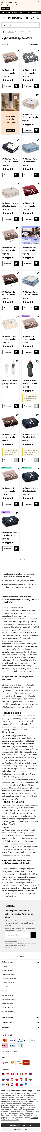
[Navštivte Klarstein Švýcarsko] (12, 1074)
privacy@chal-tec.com (10, 947)
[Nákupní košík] (37, 18)
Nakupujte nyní (5, 8)
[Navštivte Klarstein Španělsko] (26, 1074)
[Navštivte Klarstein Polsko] (16, 1079)
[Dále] (28, 560)
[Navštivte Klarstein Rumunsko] (26, 1079)
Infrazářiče (5, 987)
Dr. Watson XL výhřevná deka (8, 71)
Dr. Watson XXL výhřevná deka (29, 71)
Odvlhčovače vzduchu (9, 974)
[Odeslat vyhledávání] (4, 24)
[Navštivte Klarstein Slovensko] (3, 1079)
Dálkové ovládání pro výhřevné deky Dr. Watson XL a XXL (10, 382)
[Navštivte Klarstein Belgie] (7, 1084)
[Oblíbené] (32, 18)
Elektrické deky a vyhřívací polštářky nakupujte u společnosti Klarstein (20, 585)
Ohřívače (11, 32)
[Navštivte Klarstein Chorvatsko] (21, 1079)
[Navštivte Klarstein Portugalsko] (16, 1084)
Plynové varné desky (8, 1011)
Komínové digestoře (8, 983)
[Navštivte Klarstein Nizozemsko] (12, 1084)
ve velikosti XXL (12, 799)
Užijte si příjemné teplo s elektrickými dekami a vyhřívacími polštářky (20, 575)
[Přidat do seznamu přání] (17, 51)
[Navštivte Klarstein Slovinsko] (21, 1084)
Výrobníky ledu (6, 991)
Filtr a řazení (34, 44)
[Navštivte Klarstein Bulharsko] (30, 1079)
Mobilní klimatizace (8, 970)
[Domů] (5, 32)
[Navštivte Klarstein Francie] (16, 1074)
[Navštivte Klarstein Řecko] (26, 1085)
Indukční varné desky (8, 1007)
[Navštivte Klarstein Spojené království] (30, 1074)
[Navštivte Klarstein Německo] (3, 1074)
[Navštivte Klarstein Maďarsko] (12, 1079)
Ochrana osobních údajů (11, 941)
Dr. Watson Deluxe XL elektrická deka (30, 115)
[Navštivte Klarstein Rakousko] (7, 1074)
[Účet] (27, 18)
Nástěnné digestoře (8, 1003)
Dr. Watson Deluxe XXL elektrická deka (30, 160)
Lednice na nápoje (7, 995)
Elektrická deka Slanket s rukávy (29, 382)
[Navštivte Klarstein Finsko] (3, 1084)
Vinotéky (5, 966)
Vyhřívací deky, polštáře (24, 32)
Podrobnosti (8, 86)
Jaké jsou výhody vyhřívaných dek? (19, 580)
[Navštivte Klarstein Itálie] (21, 1074)
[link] (10, 58)
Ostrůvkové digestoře (9, 978)
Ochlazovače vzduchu (9, 999)
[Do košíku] (16, 86)
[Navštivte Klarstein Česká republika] (7, 1079)
